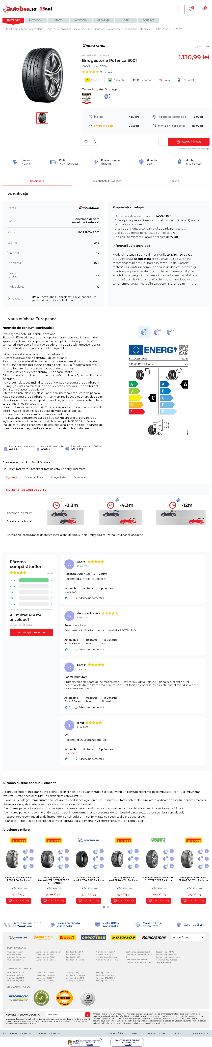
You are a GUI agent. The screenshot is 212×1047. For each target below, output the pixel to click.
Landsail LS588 (73, 955)
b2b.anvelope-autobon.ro (47, 1033)
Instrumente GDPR (156, 1033)
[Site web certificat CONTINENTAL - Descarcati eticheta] (64, 1005)
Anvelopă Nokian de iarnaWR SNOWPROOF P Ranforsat (158, 878)
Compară (204, 46)
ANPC (135, 1033)
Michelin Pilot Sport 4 (105, 952)
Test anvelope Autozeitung (168, 957)
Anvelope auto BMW (45, 957)
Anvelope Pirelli (14, 955)
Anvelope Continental (16, 957)
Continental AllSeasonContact (139, 962)
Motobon (35, 20)
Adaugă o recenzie (33, 632)
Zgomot (142, 80)
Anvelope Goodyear (15, 960)
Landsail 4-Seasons (75, 960)
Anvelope (13, 20)
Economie (80, 477)
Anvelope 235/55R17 (45, 978)
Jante (58, 20)
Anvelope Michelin (15, 952)
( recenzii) (106, 72)
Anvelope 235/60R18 (75, 975)
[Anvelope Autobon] (27, 9)
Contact (148, 20)
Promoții (103, 20)
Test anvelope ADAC (165, 952)
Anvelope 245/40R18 (75, 981)
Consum (94, 80)
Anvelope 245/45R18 (75, 978)
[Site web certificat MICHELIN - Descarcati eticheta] (18, 1005)
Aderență (117, 80)
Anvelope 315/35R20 (105, 981)
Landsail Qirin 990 (74, 952)
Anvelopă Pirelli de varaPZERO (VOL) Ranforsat (123, 878)
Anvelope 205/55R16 (16, 973)
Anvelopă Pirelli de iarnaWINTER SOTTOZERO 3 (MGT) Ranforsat (53, 880)
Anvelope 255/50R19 (105, 973)
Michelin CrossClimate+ (106, 957)
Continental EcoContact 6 (137, 960)
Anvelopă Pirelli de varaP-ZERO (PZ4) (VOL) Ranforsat (194, 878)
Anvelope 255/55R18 (75, 973)
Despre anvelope (163, 962)
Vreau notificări (115, 1033)
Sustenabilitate (34, 477)
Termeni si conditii (201, 1033)
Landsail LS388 (73, 957)
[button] (104, 907)
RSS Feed (179, 1033)
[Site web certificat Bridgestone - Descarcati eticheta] (87, 1005)
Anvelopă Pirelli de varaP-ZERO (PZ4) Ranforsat (18, 878)
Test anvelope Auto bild (166, 955)
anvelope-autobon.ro (20, 1033)
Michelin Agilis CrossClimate (108, 960)
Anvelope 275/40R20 (105, 975)
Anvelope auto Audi (45, 955)
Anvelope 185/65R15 (15, 981)
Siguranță (11, 477)
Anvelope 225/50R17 (45, 975)
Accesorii (80, 20)
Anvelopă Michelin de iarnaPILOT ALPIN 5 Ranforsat (89, 878)
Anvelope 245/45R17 (45, 981)
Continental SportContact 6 (138, 952)
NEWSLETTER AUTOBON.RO (23, 1014)
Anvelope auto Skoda (46, 960)
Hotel (126, 20)
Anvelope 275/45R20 (105, 978)
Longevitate (58, 477)
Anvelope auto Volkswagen (48, 952)
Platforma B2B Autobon (166, 960)
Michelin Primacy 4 (104, 955)
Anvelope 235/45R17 (45, 973)
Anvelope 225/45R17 (16, 975)
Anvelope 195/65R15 (15, 978)
